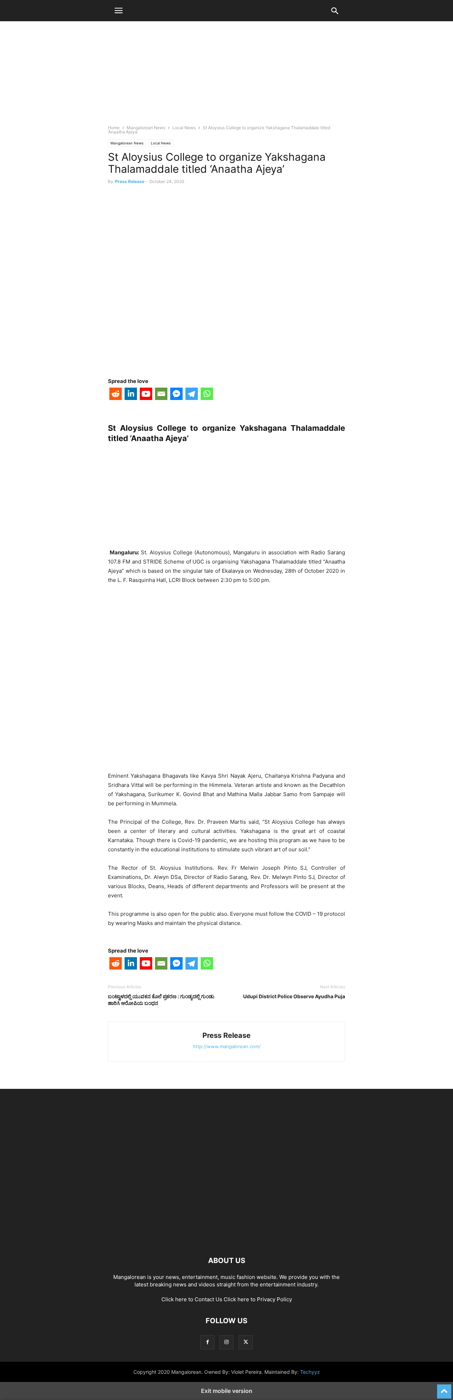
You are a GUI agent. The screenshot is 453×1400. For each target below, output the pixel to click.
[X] (246, 1342)
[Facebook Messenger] (176, 395)
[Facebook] (207, 1342)
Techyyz (310, 1372)
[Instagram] (226, 1342)
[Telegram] (192, 395)
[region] (226, 76)
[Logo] (226, 1239)
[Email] (161, 395)
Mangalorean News (146, 127)
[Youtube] (146, 395)
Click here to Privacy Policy (258, 1299)
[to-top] (444, 1388)
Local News (184, 127)
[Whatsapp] (207, 395)
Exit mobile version (226, 1390)
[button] (118, 10)
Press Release (129, 181)
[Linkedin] (131, 395)
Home (114, 127)
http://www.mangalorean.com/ (226, 1046)
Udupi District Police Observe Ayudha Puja (294, 996)
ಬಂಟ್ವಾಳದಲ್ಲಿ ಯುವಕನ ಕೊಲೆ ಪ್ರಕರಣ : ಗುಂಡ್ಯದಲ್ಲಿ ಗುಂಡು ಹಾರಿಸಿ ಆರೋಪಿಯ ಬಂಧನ (161, 999)
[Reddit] (115, 395)
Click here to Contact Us (191, 1299)
